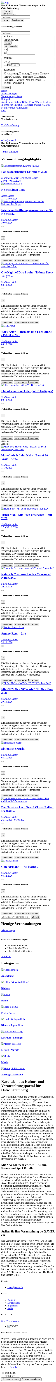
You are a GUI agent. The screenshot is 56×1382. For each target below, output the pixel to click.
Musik (39, 80)
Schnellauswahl (11, 39)
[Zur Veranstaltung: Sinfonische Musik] (11, 742)
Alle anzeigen (8, 930)
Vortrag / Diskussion (18, 107)
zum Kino (6, 956)
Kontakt (11, 1300)
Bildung (26, 73)
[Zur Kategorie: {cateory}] (9, 969)
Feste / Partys (35, 102)
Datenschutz (13, 1302)
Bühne (36, 73)
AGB (10, 1308)
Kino (3, 110)
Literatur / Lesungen (23, 105)
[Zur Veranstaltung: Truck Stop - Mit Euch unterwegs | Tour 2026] (25, 508)
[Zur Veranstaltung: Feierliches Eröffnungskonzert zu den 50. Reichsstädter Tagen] (28, 204)
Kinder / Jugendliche (23, 76)
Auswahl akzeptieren (31, 1379)
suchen (5, 20)
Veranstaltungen (9, 93)
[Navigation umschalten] (14, 14)
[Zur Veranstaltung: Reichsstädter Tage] (11, 183)
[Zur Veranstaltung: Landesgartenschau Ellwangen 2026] (20, 165)
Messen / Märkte (24, 80)
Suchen (5, 88)
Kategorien (6, 99)
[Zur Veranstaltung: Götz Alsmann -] (10, 860)
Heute (7, 43)
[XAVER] (5, 2)
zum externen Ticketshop (26, 260)
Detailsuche (17, 20)
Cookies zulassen (10, 1379)
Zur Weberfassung (10, 125)
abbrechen (7, 260)
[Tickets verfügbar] (2, 226)
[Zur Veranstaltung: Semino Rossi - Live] (12, 627)
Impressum (12, 1305)
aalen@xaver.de (15, 1287)
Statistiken (10, 1376)
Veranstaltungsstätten (11, 96)
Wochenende (11, 46)
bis (5, 52)
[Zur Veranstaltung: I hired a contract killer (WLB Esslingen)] (22, 385)
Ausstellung (13, 73)
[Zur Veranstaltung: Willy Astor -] (8, 325)
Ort (5, 61)
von (5, 49)
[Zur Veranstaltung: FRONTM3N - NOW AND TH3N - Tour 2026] (26, 683)
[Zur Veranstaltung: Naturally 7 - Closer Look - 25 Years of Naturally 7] (27, 568)
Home (4, 90)
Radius (7, 64)
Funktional (10, 1372)
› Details (12, 1367)
